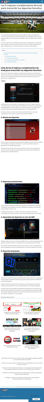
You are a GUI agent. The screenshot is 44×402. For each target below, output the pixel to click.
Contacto (13, 396)
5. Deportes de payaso (11, 61)
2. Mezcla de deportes (11, 56)
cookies (40, 396)
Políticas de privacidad (6, 396)
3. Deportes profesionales (12, 58)
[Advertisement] (21, 166)
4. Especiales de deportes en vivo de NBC (15, 60)
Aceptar (36, 399)
